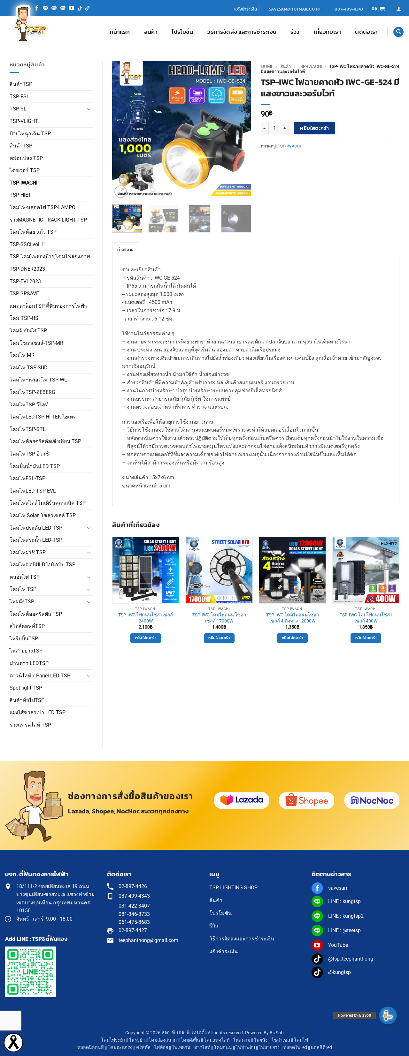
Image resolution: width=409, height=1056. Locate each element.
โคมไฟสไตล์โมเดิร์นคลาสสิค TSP (48, 503)
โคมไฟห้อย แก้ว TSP (33, 232)
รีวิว (294, 32)
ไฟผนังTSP (22, 602)
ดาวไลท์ (202, 1047)
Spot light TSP (26, 688)
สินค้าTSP (21, 84)
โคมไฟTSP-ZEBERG (32, 392)
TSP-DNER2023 (27, 269)
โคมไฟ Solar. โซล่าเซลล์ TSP (43, 515)
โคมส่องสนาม (163, 1040)
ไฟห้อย (161, 1047)
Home (267, 66)
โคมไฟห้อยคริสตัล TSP (36, 614)
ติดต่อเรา (366, 32)
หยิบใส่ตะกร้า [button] (145, 638)
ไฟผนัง (260, 1040)
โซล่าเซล (280, 1040)
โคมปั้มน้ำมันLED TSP (35, 466)
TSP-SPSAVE (24, 293)
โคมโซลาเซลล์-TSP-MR (36, 343)
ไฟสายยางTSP (26, 651)
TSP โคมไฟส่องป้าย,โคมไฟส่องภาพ (50, 256)
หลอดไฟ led (295, 1047)
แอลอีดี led (321, 1047)
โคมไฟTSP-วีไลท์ (29, 405)
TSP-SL (18, 109)
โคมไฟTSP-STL (28, 429)
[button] (378, 9)
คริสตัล (143, 1047)
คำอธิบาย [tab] (125, 249)
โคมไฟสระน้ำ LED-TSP (36, 540)
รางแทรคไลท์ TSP (30, 725)
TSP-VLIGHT (24, 121)
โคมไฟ (301, 1040)
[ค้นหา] (398, 32)
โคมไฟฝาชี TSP (28, 552)
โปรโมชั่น (182, 32)
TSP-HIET (20, 195)
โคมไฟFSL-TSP (27, 478)
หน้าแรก (120, 32)
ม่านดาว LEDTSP (29, 663)
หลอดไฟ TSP (25, 577)
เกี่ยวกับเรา (327, 32)
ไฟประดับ (245, 1047)
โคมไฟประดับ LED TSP (36, 528)
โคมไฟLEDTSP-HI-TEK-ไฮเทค (43, 417)
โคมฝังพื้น (190, 1040)
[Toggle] (89, 109)
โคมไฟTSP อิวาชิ (29, 454)
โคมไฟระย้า (113, 1040)
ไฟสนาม (241, 1040)
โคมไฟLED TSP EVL (33, 491)
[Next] (240, 130)
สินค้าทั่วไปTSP (27, 700)
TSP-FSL (19, 97)
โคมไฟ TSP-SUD (29, 368)
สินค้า (151, 32)
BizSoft (277, 1033)
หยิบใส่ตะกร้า (314, 128)
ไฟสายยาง (269, 1047)
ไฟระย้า (137, 1040)
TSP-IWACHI (23, 183)
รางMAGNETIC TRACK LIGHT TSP (48, 220)
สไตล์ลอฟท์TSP (27, 626)
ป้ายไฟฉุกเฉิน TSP (30, 134)
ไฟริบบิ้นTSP (24, 639)
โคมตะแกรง (120, 1047)
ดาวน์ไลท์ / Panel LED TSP (40, 676)
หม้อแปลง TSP (26, 158)
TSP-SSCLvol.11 (28, 244)
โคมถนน (223, 1047)
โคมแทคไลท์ (216, 1040)
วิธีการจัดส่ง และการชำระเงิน (241, 32)
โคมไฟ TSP (23, 589)
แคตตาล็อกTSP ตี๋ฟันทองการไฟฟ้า (48, 306)
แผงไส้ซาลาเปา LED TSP (38, 712)
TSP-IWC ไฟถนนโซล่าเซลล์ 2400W (145, 618)
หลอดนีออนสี (90, 1047)
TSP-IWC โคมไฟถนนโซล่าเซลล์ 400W (366, 618)
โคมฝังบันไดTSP (28, 331)
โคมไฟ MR (22, 355)
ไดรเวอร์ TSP (25, 170)
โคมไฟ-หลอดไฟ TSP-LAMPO (42, 207)
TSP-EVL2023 (25, 281)
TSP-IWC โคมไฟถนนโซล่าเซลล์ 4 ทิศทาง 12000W (292, 618)
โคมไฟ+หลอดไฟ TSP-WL (38, 380)
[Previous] (123, 130)
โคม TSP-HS (24, 318)
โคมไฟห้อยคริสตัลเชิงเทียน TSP (45, 441)
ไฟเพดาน (181, 1047)
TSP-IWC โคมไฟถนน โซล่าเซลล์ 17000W (219, 618)
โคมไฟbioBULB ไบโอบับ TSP (42, 565)
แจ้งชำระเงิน (245, 8)
